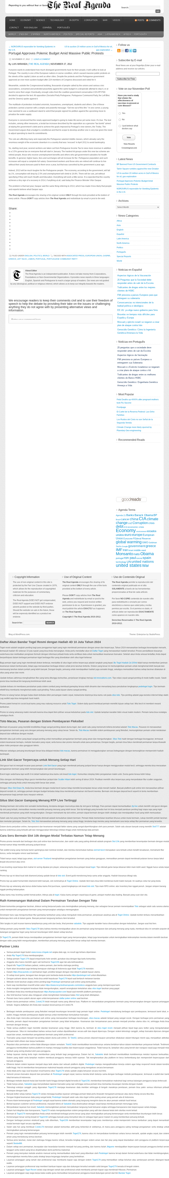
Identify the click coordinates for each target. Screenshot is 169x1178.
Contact (14, 28)
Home (12, 20)
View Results (129, 144)
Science (40, 20)
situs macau (94, 1018)
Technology (57, 20)
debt (119, 526)
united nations (143, 561)
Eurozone (128, 538)
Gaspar (106, 256)
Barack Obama (144, 515)
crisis (151, 523)
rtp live (135, 806)
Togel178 (6, 937)
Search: (125, 7)
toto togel (72, 774)
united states (129, 565)
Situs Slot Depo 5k (16, 788)
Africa (127, 34)
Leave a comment (42, 59)
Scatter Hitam (64, 779)
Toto (136, 906)
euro (128, 535)
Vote (129, 137)
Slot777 (155, 826)
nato (137, 554)
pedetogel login (145, 686)
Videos (116, 20)
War (105, 20)
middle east (140, 550)
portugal (41, 259)
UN (129, 561)
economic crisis (136, 527)
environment (141, 531)
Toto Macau (133, 727)
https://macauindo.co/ (22, 972)
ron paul (130, 558)
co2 (130, 523)
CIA (142, 518)
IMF (119, 550)
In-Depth (74, 20)
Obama (147, 553)
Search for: (17, 623)
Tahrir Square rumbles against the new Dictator (138, 169)
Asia (100, 34)
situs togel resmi (105, 1028)
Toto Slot (35, 821)
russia (139, 558)
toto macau (65, 751)
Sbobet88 (17, 1143)
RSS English (30, 28)
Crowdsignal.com (129, 148)
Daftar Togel (97, 651)
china (134, 519)
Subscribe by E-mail (130, 60)
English (23, 34)
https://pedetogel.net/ (81, 975)
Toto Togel (71, 703)
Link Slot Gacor (50, 765)
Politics (68, 34)
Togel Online (72, 881)
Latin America (112, 34)
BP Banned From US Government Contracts (136, 164)
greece (12, 259)
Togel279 (45, 1110)
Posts (140, 20)
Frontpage (121, 407)
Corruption (91, 20)
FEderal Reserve (142, 538)
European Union (93, 256)
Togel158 (55, 962)
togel (93, 867)
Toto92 (73, 1038)
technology (121, 562)
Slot (77, 995)
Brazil (118, 520)
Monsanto (124, 554)
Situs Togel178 (32, 929)
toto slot (89, 712)
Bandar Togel (124, 1173)
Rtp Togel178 (18, 955)
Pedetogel (55, 982)
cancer (125, 519)
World (12, 34)
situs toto (116, 695)
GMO (145, 542)
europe (137, 535)
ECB (125, 527)
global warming (129, 542)
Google (125, 546)
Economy (26, 20)
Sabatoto (99, 1054)
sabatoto (78, 923)
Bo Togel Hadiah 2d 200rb (125, 663)
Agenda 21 (121, 515)
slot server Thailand (42, 858)
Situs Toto (117, 739)
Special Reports (85, 34)
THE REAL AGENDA (39, 64)
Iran (125, 550)
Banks (130, 515)
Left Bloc (22, 259)
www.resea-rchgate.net (41, 952)
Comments (154, 20)
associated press (75, 256)
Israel (130, 550)
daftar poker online (67, 998)
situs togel (96, 988)
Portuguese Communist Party (62, 259)
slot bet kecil (99, 850)
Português (63, 28)
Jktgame (110, 1147)
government (136, 546)
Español (47, 28)
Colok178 (40, 1001)
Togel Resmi (30, 1170)
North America (52, 34)
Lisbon (31, 259)
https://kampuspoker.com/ (55, 992)
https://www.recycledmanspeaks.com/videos (65, 985)
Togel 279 (24, 959)
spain (147, 558)
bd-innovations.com (102, 678)
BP (155, 515)
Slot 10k (115, 841)
